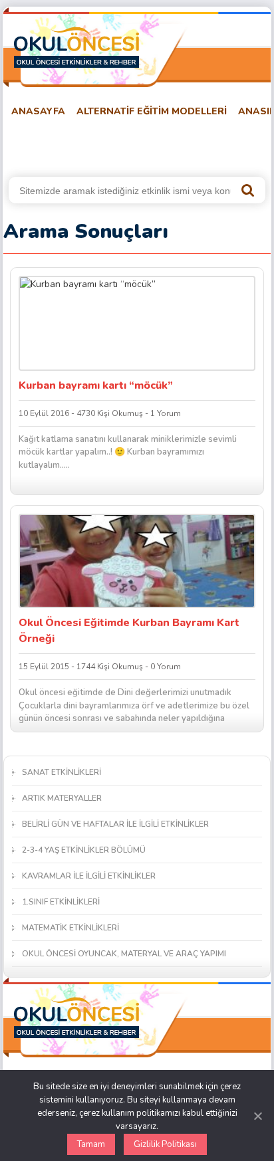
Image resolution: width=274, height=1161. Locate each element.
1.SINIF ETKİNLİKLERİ (61, 902)
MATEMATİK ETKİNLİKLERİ (70, 927)
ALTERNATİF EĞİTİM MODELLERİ (151, 111)
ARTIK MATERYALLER (62, 798)
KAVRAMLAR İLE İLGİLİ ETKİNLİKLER (89, 876)
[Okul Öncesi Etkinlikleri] (76, 47)
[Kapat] (257, 1115)
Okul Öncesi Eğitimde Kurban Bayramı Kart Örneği (129, 630)
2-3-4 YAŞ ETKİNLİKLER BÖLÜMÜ (84, 850)
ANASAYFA (38, 111)
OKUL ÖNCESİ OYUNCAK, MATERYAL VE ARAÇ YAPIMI (124, 953)
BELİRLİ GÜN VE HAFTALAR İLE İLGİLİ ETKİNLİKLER (115, 824)
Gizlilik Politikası (165, 1144)
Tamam (91, 1144)
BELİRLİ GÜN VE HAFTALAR (67, 144)
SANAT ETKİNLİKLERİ (61, 772)
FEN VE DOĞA (178, 144)
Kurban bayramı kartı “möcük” (96, 385)
